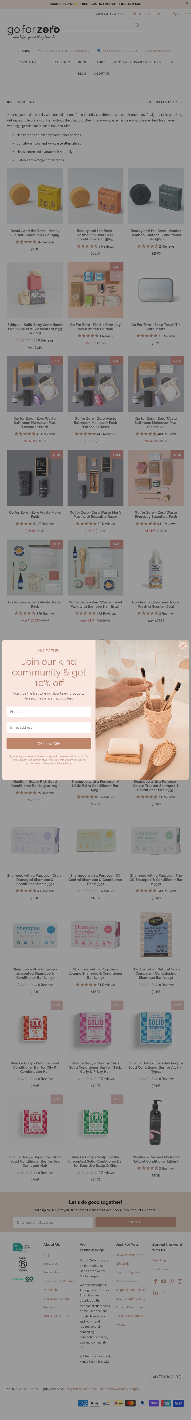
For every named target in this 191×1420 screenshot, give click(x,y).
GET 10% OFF (49, 743)
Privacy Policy (64, 763)
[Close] (183, 645)
